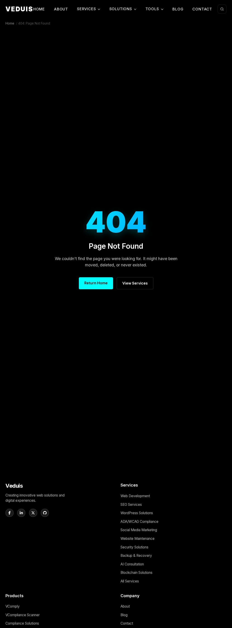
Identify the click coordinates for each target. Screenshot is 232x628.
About (61, 9)
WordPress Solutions (137, 513)
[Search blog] (222, 9)
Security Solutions (134, 547)
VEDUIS (19, 9)
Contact (202, 9)
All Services (130, 581)
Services (86, 9)
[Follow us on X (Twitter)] (33, 513)
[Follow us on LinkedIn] (21, 513)
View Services (135, 283)
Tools (152, 9)
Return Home (96, 283)
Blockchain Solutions (136, 572)
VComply (12, 606)
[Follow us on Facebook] (9, 513)
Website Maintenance (138, 538)
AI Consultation (132, 564)
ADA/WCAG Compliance (139, 521)
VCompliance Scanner (22, 615)
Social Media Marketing (139, 530)
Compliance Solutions (22, 623)
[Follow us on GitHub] (45, 513)
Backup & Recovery (136, 555)
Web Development (135, 496)
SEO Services (131, 504)
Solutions (120, 9)
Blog (177, 9)
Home (39, 9)
